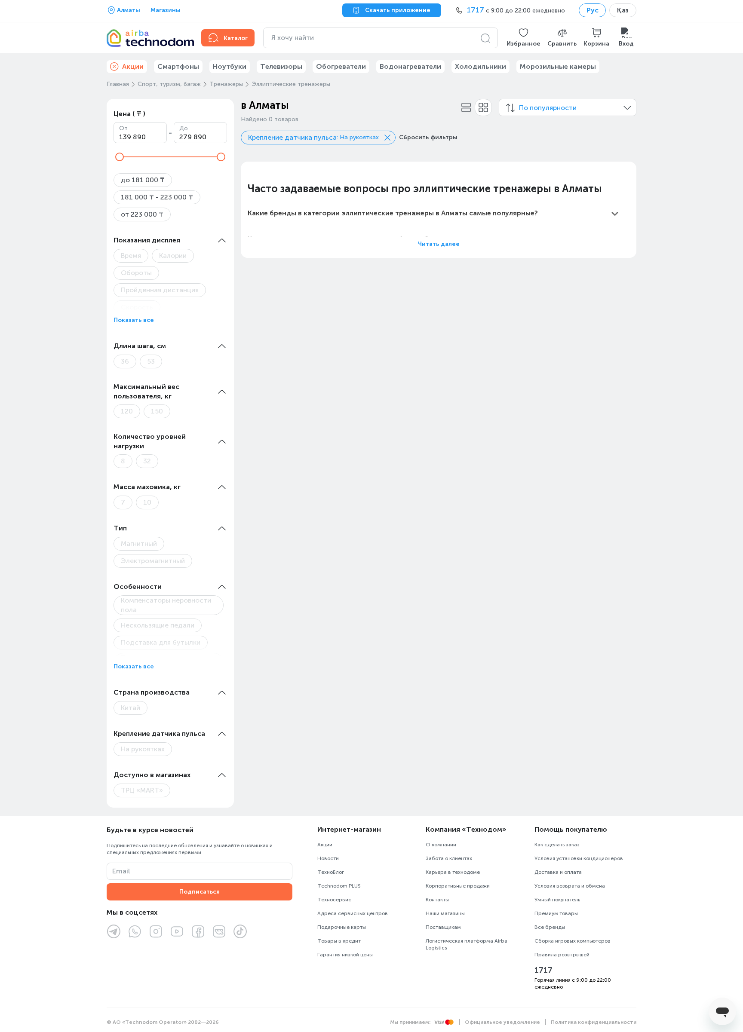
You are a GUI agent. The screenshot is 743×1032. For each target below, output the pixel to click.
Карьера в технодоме (453, 872)
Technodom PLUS (339, 886)
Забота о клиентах (449, 858)
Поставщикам (443, 927)
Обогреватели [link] (341, 66)
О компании (441, 845)
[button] (523, 38)
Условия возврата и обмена (569, 886)
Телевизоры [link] (281, 66)
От (123, 128)
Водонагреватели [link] (410, 66)
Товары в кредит (339, 941)
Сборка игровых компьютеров (572, 941)
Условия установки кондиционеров (578, 858)
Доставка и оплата (558, 872)
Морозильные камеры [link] (558, 66)
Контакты (437, 900)
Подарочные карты (341, 927)
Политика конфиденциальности (593, 1022)
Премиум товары (556, 913)
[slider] (119, 157)
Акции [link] (133, 66)
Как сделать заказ (557, 845)
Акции (324, 845)
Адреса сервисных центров (352, 913)
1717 (543, 970)
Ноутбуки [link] (229, 66)
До (183, 128)
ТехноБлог (330, 872)
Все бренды (549, 927)
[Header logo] (149, 37)
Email (121, 871)
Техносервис (334, 900)
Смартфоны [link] (178, 66)
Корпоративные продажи (458, 886)
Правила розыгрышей (561, 955)
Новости (328, 858)
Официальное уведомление (502, 1022)
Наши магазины (445, 913)
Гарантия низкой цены (345, 955)
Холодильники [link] (480, 66)
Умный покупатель (557, 900)
